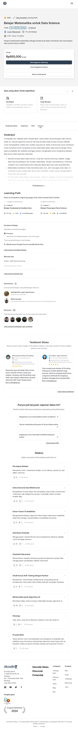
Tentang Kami (55, 672)
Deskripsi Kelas (11, 126)
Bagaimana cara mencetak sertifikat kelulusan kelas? (36, 436)
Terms (35, 726)
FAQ (33, 126)
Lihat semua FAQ (52, 443)
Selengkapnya (38, 186)
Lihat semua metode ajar (13, 274)
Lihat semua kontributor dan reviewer (18, 327)
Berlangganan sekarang (39, 62)
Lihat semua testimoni (65, 392)
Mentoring (68, 683)
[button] (67, 91)
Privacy (42, 726)
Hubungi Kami (55, 678)
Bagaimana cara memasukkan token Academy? (37, 417)
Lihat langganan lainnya (39, 67)
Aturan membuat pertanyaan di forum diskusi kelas (38, 424)
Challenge (68, 679)
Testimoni (24, 126)
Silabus (40, 126)
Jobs (66, 687)
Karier (55, 684)
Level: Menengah (13, 32)
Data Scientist (21, 18)
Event (67, 675)
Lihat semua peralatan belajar (15, 250)
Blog (54, 688)
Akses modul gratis (39, 74)
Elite (66, 671)
